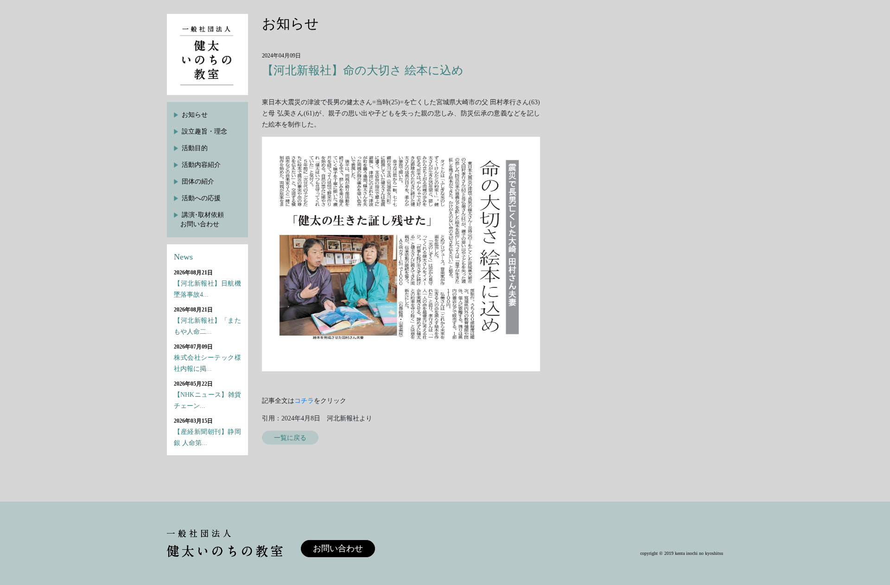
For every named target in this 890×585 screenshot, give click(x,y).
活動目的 (195, 148)
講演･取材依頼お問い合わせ (202, 219)
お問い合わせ (338, 548)
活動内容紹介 (201, 164)
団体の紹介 (198, 181)
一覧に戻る (290, 437)
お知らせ (195, 114)
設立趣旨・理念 (204, 131)
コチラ (304, 400)
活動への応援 (201, 198)
